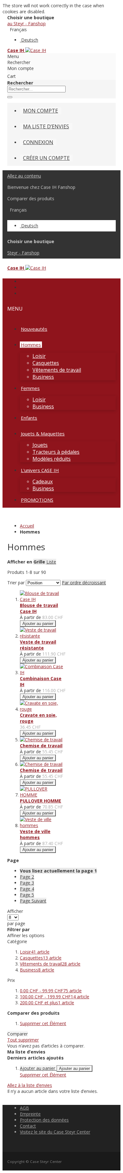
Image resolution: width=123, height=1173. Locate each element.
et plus (47, 1003)
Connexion (38, 142)
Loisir (35, 952)
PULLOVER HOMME (40, 801)
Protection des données (44, 1120)
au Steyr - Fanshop (26, 23)
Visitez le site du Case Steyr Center (55, 1132)
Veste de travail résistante (38, 645)
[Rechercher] (9, 97)
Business (37, 970)
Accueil (27, 526)
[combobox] (36, 89)
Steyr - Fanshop (23, 253)
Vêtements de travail (50, 964)
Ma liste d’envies (46, 126)
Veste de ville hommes (35, 834)
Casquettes (41, 958)
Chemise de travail (41, 746)
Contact (28, 1126)
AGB (24, 1108)
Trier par (16, 583)
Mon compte (40, 110)
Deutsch (29, 40)
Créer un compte (46, 158)
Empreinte (30, 1114)
